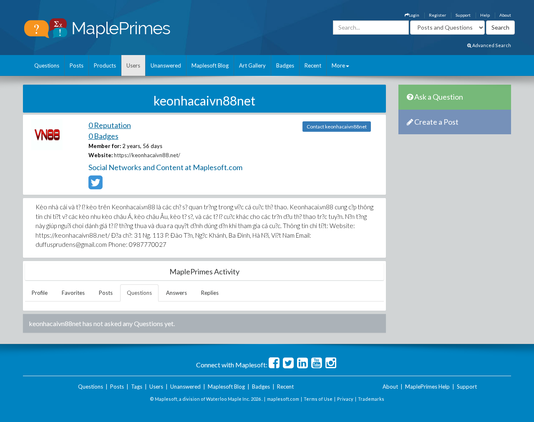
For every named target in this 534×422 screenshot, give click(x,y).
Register (437, 15)
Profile (40, 292)
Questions (46, 65)
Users (133, 65)
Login (414, 15)
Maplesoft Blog (210, 65)
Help (485, 15)
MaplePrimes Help (427, 386)
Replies (210, 292)
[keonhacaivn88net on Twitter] (95, 186)
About (505, 15)
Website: (100, 155)
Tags (136, 386)
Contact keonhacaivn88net (337, 126)
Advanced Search (491, 45)
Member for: (104, 146)
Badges (285, 65)
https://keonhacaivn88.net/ (147, 155)
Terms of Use (318, 399)
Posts (76, 65)
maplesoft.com (283, 399)
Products (105, 65)
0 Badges (103, 136)
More (338, 65)
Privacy (345, 399)
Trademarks (371, 399)
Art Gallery (252, 65)
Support (463, 15)
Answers (176, 292)
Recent (313, 65)
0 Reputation (109, 125)
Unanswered (166, 65)
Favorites (73, 292)
